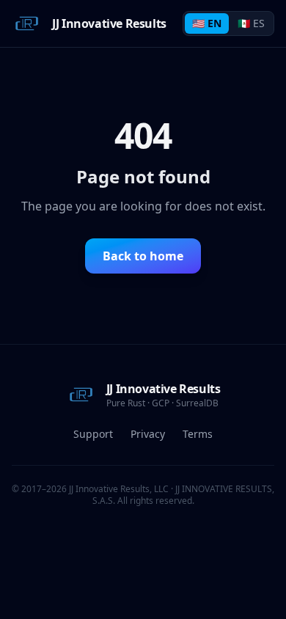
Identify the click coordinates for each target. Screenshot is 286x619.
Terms (198, 434)
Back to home (143, 256)
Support (93, 434)
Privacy (148, 434)
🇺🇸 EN (206, 23)
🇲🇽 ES (251, 23)
